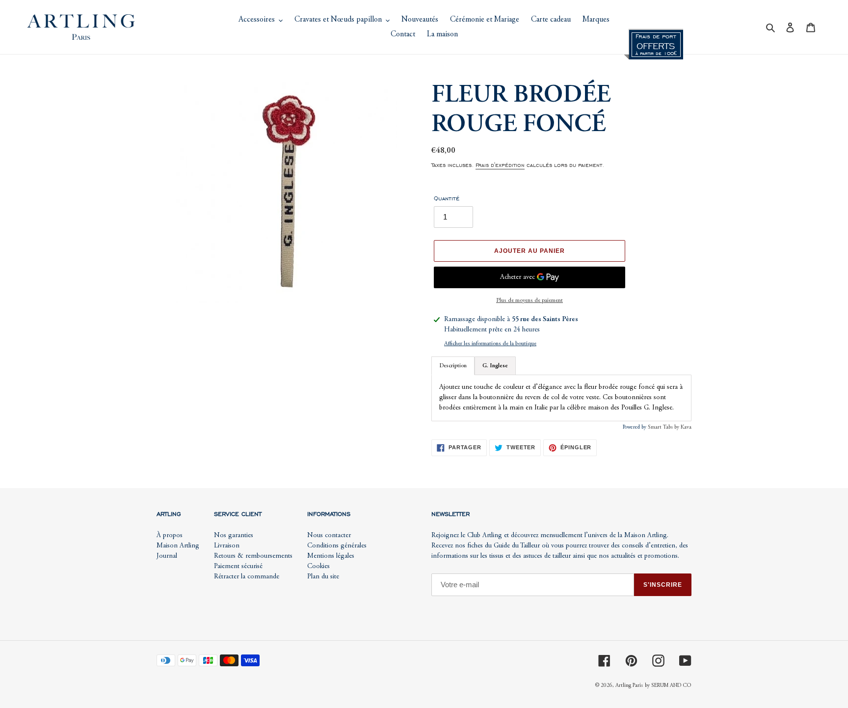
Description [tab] (453, 366)
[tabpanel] (561, 398)
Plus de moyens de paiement (529, 300)
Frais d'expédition (500, 165)
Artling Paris (629, 685)
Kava (686, 427)
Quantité (446, 198)
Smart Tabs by (664, 427)
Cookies (318, 566)
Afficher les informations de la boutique (490, 344)
